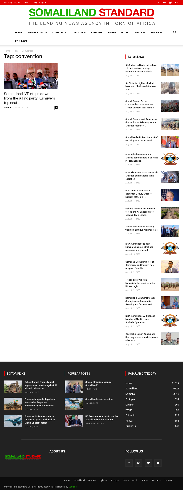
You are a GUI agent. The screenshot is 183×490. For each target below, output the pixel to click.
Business (156, 32)
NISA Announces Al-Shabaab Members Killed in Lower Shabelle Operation (140, 319)
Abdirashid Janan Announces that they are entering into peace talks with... (141, 337)
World (125, 32)
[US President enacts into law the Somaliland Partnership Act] (74, 421)
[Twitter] (170, 2)
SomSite (73, 486)
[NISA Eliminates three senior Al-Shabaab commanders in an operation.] (170, 177)
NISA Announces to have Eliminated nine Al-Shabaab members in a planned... (139, 247)
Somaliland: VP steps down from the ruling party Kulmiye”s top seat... (29, 98)
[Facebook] (158, 2)
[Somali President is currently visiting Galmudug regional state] (170, 231)
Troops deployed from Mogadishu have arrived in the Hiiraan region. (140, 283)
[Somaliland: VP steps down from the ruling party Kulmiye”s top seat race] (31, 76)
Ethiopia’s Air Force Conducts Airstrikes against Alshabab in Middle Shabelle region (40, 419)
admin (7, 107)
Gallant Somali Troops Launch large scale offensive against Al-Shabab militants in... (41, 385)
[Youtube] (176, 2)
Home (19, 32)
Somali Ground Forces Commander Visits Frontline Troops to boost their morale (139, 104)
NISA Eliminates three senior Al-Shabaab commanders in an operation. (141, 175)
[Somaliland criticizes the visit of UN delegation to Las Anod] (170, 142)
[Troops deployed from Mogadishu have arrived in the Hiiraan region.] (170, 284)
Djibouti (77, 32)
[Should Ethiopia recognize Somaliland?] (74, 386)
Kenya (112, 32)
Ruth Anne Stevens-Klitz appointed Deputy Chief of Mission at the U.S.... (138, 193)
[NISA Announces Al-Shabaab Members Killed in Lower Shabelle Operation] (170, 320)
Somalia (58, 32)
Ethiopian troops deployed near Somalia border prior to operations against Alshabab (40, 402)
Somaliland (36, 32)
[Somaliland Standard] (91, 17)
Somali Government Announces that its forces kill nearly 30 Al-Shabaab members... (141, 122)
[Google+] (164, 2)
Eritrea (140, 32)
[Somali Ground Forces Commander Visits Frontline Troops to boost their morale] (170, 106)
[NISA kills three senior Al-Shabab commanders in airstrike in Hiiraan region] (170, 159)
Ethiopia (97, 32)
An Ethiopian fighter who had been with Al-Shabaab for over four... (140, 86)
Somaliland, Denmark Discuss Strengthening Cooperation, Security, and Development (140, 301)
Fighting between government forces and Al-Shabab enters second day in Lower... (140, 211)
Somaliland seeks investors (99, 399)
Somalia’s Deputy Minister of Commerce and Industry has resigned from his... (139, 265)
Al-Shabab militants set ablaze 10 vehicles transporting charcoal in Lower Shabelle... (141, 68)
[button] (174, 32)
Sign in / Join (40, 2)
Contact (21, 41)
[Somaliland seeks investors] (74, 404)
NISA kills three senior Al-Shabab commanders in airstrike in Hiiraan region (141, 157)
